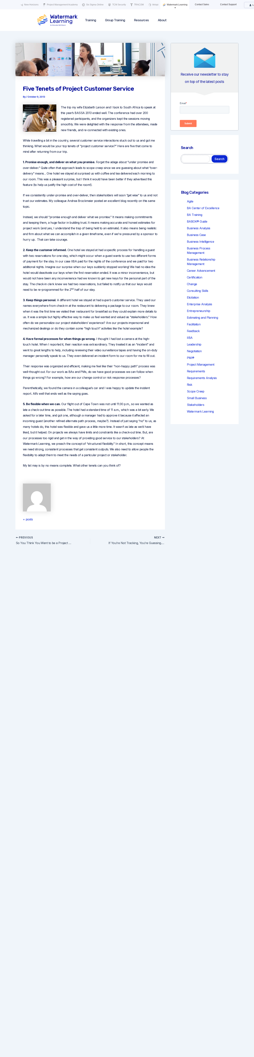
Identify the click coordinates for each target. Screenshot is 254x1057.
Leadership (194, 344)
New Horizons (31, 4)
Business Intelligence (200, 241)
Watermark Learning (176, 4)
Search (219, 159)
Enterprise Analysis (199, 304)
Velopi (155, 4)
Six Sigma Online (95, 4)
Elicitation (193, 297)
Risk (189, 384)
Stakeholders (195, 405)
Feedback (193, 331)
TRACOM (139, 4)
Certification (194, 277)
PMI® (190, 358)
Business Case (196, 235)
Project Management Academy (62, 4)
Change (192, 284)
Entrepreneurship (198, 311)
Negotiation (194, 351)
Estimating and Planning (202, 317)
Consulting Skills (197, 291)
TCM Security (119, 4)
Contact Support (228, 4)
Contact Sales (202, 4)
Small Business (197, 398)
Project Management (200, 364)
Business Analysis (198, 228)
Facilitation (193, 324)
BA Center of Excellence (203, 208)
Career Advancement (201, 270)
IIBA (190, 338)
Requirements (196, 371)
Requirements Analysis (202, 378)
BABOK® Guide (197, 221)
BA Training (194, 215)
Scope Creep (195, 391)
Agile (190, 201)
